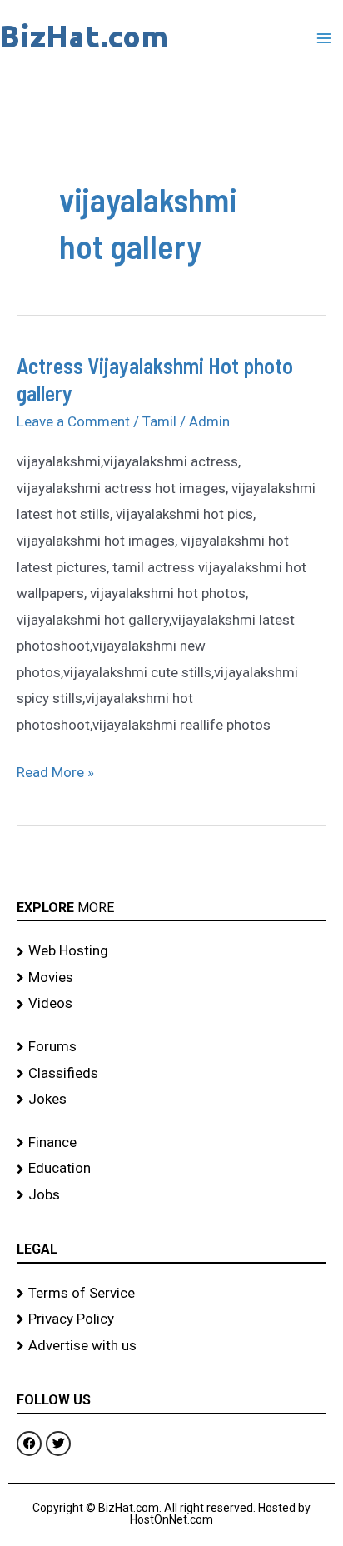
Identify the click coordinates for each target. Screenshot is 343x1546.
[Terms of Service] (171, 1293)
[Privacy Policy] (171, 1319)
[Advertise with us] (171, 1346)
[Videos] (171, 1003)
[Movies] (171, 978)
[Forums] (171, 1047)
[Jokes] (171, 1099)
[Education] (171, 1168)
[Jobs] (171, 1195)
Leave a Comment (73, 421)
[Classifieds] (171, 1073)
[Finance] (171, 1143)
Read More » (55, 770)
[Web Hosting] (171, 951)
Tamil (159, 421)
